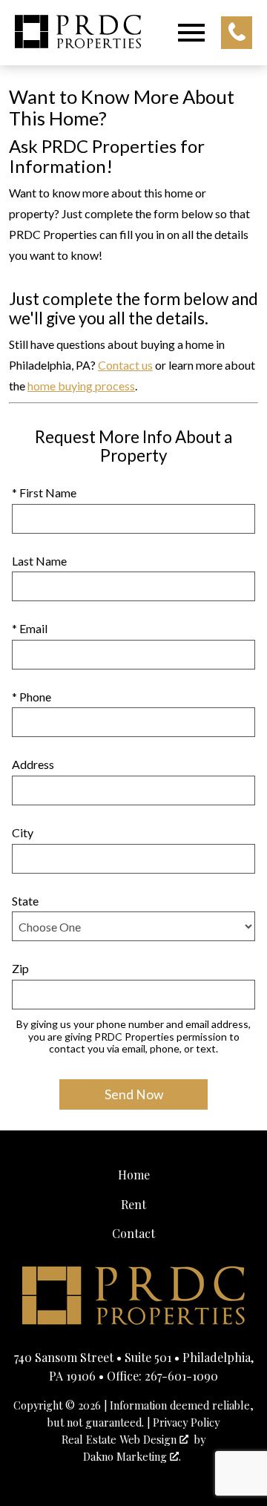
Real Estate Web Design (120, 1439)
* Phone (31, 697)
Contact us (125, 365)
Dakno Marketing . (132, 1456)
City (22, 832)
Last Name (39, 561)
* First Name (44, 492)
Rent (133, 1204)
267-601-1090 (181, 1376)
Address (33, 764)
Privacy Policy (186, 1422)
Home (134, 1174)
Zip (20, 968)
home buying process (81, 386)
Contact (133, 1233)
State (25, 901)
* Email (29, 628)
